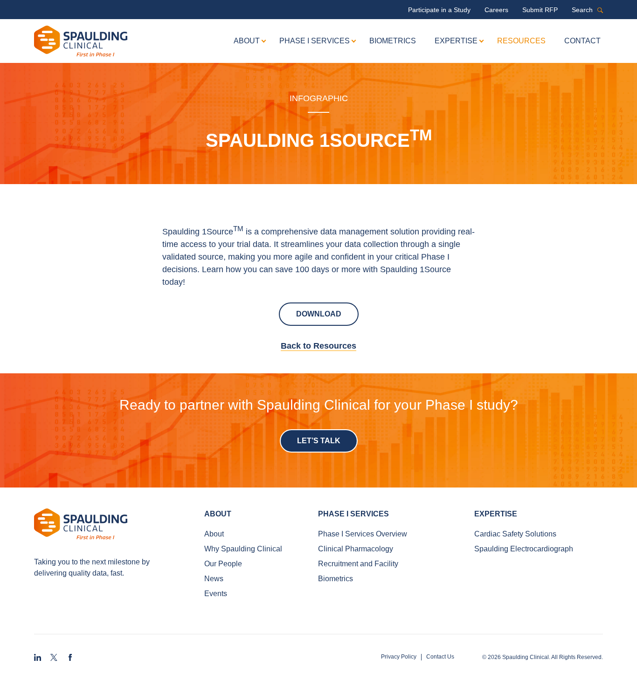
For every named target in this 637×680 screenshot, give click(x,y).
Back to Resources (318, 345)
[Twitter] (53, 657)
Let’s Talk (318, 441)
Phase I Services (314, 41)
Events (215, 594)
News (213, 579)
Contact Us (440, 657)
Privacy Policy (398, 657)
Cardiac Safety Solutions (515, 534)
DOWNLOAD (318, 314)
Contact (582, 41)
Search (600, 36)
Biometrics (392, 41)
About (247, 41)
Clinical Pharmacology (355, 549)
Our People (223, 564)
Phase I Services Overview (362, 534)
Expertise (456, 41)
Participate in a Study (439, 10)
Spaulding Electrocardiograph (523, 549)
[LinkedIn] (37, 657)
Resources (521, 41)
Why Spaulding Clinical (243, 549)
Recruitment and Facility (358, 564)
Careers (496, 10)
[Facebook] (70, 657)
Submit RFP (540, 10)
